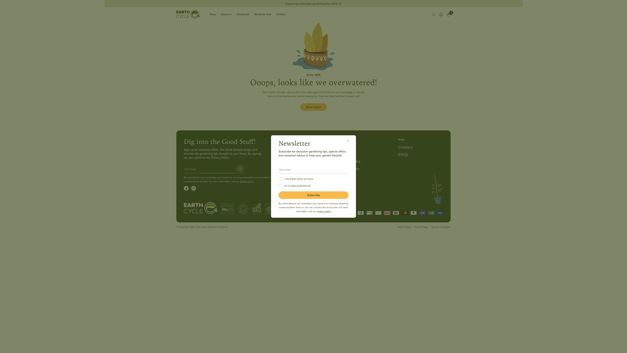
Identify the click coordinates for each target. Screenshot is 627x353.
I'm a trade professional (297, 185)
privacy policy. (324, 211)
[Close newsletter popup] (349, 141)
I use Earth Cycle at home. (299, 179)
